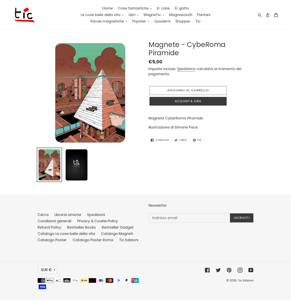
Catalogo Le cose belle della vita (66, 233)
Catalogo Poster (52, 239)
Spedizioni (96, 214)
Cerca (43, 214)
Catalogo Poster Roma (93, 239)
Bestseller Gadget (117, 227)
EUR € (46, 269)
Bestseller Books (81, 227)
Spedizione (186, 69)
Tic (240, 280)
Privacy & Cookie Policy (97, 220)
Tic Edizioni (128, 239)
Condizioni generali (54, 220)
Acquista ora (188, 101)
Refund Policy (49, 227)
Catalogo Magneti (117, 233)
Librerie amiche (67, 214)
